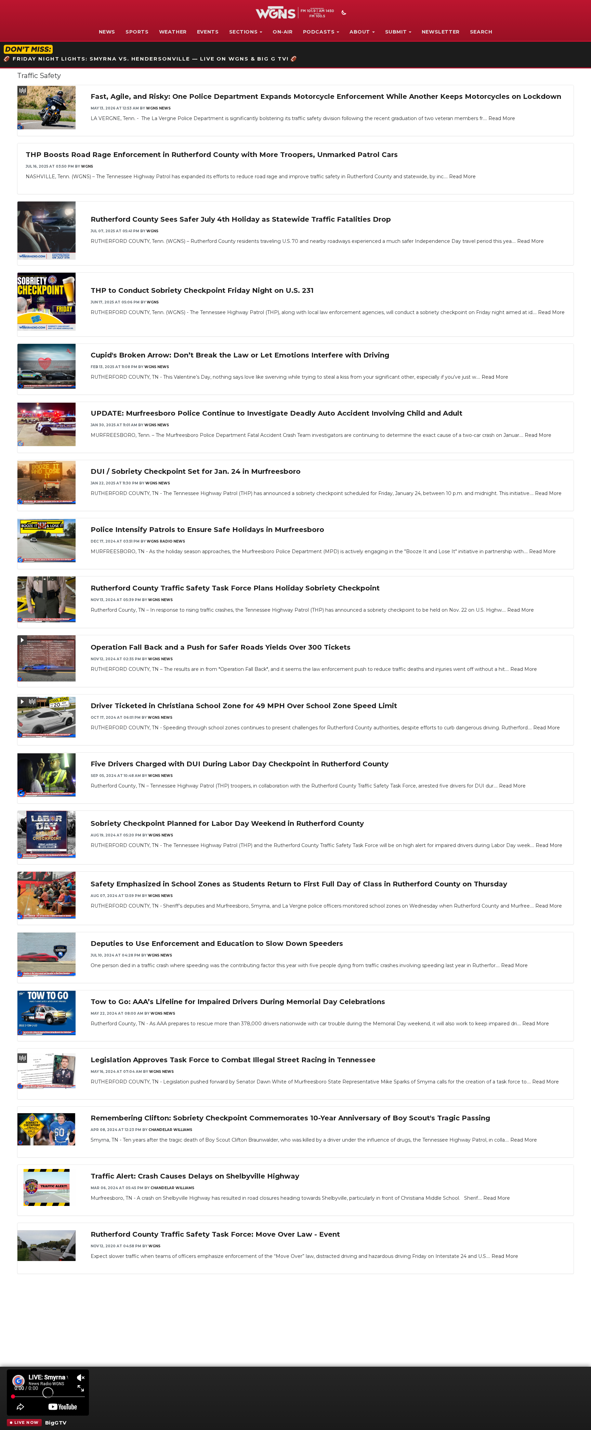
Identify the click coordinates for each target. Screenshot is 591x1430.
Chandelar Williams (170, 1130)
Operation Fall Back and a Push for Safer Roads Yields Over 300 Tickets (221, 647)
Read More (501, 118)
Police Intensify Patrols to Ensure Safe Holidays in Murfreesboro (207, 529)
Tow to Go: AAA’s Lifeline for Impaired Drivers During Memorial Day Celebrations (238, 1001)
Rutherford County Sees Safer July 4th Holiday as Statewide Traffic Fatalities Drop (241, 219)
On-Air (283, 32)
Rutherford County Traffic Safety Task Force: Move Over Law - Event (215, 1234)
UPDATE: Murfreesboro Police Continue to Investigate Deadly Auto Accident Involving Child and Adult (276, 413)
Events (208, 32)
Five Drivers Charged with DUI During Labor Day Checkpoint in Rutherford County (240, 764)
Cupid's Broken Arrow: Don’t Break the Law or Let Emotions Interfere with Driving (240, 355)
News (107, 32)
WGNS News (158, 108)
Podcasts (319, 32)
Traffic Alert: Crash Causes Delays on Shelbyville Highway (195, 1176)
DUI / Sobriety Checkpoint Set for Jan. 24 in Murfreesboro (196, 471)
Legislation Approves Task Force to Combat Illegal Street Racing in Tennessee (233, 1060)
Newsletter (441, 32)
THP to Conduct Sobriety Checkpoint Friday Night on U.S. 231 (202, 290)
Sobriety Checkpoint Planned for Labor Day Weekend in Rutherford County (227, 823)
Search (481, 32)
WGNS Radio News (166, 541)
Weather (173, 32)
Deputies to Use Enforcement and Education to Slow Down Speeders (217, 943)
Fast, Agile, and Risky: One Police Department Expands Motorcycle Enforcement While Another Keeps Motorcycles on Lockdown (326, 96)
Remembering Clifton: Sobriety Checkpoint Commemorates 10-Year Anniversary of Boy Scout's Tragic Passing (290, 1118)
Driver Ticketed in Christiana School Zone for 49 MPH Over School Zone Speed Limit (244, 706)
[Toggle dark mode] (343, 13)
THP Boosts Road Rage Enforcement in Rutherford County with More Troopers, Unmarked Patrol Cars (212, 154)
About (360, 32)
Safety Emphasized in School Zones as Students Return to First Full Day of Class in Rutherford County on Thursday (299, 884)
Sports (137, 32)
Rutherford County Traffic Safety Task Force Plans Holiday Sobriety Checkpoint (235, 588)
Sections (243, 32)
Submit (396, 32)
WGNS (87, 166)
